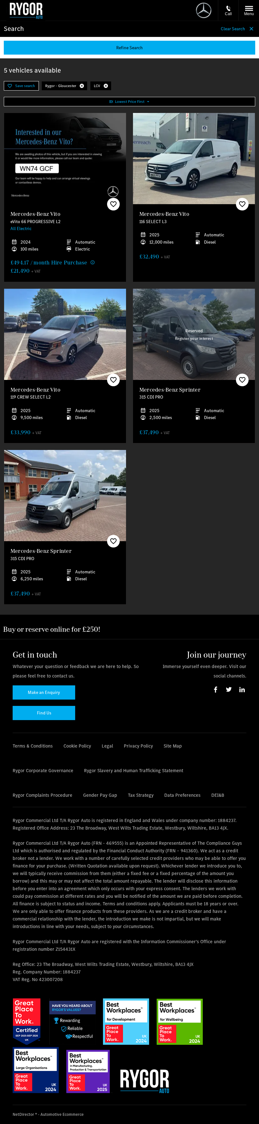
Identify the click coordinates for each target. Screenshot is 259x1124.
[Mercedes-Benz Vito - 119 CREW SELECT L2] (65, 334)
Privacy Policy (138, 746)
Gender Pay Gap (100, 795)
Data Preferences (182, 795)
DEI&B (217, 795)
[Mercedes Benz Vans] (204, 10)
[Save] (113, 204)
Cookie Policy (77, 746)
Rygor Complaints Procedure (42, 795)
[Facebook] (215, 689)
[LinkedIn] (242, 689)
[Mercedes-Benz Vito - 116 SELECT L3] (194, 158)
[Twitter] (229, 689)
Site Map (173, 746)
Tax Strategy (141, 795)
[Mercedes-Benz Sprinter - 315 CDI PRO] (194, 334)
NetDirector (24, 1114)
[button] (82, 85)
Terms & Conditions (33, 746)
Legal (107, 746)
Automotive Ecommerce (62, 1114)
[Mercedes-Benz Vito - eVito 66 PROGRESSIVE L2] (65, 158)
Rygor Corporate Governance (43, 770)
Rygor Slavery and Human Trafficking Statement (133, 770)
